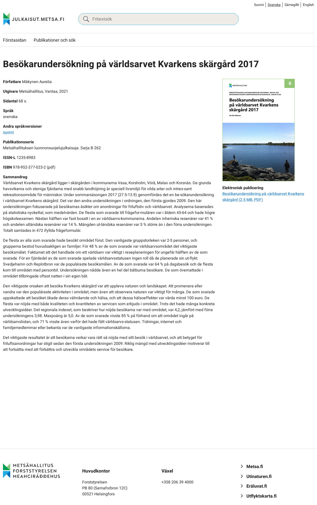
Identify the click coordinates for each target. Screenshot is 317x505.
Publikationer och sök (55, 40)
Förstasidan (14, 40)
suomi (8, 132)
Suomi (259, 4)
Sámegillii (292, 4)
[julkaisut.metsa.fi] (31, 470)
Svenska (274, 4)
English (308, 4)
